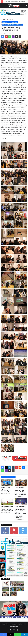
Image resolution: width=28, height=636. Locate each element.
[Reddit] (20, 467)
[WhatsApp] (9, 36)
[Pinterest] (6, 36)
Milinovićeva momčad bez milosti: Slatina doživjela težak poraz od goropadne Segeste (7, 508)
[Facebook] (2, 36)
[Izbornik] (2, 6)
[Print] (20, 36)
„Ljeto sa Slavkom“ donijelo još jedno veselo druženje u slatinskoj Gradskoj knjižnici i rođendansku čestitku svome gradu (20, 491)
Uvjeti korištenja (14, 626)
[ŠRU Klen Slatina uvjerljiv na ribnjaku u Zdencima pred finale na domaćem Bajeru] (7, 482)
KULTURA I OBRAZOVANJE (8, 24)
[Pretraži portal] (26, 6)
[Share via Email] (16, 36)
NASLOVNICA (19, 24)
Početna (4, 19)
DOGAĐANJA (10, 19)
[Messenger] (23, 467)
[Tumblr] (13, 467)
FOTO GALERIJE (13, 22)
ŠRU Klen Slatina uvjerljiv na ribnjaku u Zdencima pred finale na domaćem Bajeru (6, 489)
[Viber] (13, 36)
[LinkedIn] (9, 467)
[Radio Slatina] (14, 5)
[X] (6, 467)
